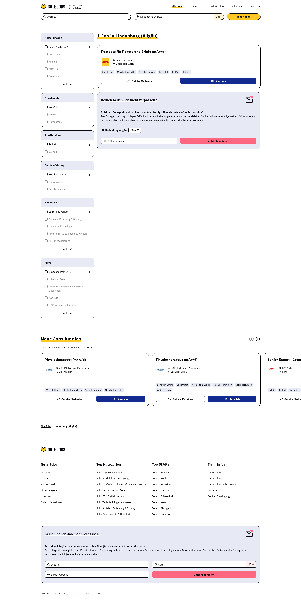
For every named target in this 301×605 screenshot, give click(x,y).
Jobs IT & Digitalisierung (110, 496)
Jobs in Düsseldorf (162, 496)
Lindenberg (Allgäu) (125, 63)
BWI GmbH (287, 368)
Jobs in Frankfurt (161, 484)
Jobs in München (161, 472)
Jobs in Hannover (162, 514)
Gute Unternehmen (52, 502)
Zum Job (221, 80)
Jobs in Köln (159, 502)
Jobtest (195, 6)
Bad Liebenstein (179, 371)
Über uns (237, 6)
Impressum (214, 472)
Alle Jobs (177, 6)
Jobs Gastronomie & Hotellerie (113, 514)
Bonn (284, 371)
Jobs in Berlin (159, 478)
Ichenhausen (65, 371)
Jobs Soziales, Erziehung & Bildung (115, 508)
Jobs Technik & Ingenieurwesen (114, 502)
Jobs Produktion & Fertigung (112, 478)
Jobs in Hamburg (161, 490)
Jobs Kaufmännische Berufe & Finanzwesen (121, 484)
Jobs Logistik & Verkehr (109, 472)
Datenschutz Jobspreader (222, 484)
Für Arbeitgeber (49, 490)
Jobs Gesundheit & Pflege (110, 490)
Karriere (212, 490)
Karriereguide (216, 6)
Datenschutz (215, 478)
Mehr (254, 6)
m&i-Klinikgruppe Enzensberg (74, 368)
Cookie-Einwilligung (219, 496)
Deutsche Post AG (125, 60)
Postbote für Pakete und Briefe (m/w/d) (133, 51)
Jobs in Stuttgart (161, 508)
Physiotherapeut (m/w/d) (65, 359)
